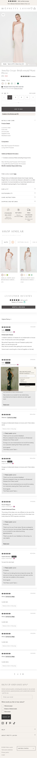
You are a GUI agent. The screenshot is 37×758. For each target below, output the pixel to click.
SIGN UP (27, 384)
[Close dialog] (35, 368)
